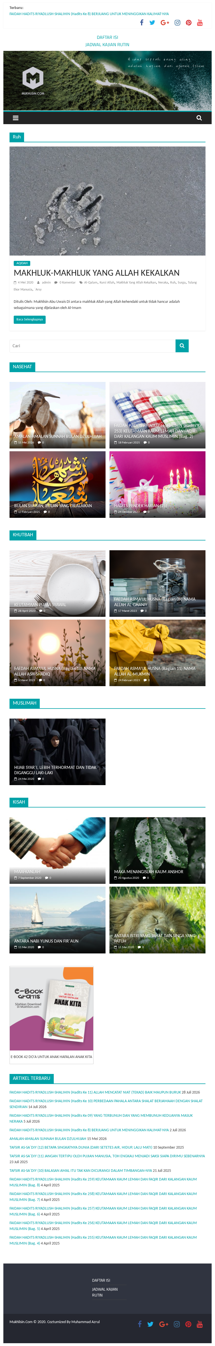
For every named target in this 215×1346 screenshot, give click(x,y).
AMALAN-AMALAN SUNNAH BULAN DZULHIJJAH (58, 437)
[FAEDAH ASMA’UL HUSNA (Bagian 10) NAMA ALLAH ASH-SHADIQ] (58, 622)
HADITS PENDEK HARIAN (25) (140, 506)
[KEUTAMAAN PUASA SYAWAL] (58, 553)
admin (47, 282)
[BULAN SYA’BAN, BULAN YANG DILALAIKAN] (58, 454)
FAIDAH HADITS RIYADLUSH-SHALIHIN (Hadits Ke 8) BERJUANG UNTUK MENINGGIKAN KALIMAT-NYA (89, 14)
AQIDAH (22, 263)
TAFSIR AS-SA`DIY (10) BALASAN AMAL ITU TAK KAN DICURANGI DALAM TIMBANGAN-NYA (81, 1171)
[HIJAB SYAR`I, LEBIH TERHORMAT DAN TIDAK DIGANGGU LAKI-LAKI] (58, 721)
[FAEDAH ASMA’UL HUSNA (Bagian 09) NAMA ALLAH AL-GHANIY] (157, 553)
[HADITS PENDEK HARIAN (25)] (157, 454)
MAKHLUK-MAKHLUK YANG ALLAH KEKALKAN (97, 273)
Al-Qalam (90, 282)
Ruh (173, 282)
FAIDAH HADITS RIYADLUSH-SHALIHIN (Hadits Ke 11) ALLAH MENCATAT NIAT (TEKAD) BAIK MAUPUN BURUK (95, 1092)
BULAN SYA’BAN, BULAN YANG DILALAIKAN (53, 506)
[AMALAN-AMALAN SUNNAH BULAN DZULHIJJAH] (58, 385)
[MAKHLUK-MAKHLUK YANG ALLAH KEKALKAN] (107, 150)
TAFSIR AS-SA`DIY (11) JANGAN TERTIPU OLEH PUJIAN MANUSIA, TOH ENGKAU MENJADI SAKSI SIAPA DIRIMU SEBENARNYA (107, 1156)
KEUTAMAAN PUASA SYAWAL (40, 605)
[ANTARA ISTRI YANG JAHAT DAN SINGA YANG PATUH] (157, 889)
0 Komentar (67, 282)
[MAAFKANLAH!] (58, 820)
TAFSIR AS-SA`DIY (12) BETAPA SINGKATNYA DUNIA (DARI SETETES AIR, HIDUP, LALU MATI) (81, 1148)
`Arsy (37, 289)
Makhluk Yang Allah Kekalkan (136, 282)
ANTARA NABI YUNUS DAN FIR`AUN (46, 941)
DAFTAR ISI (107, 37)
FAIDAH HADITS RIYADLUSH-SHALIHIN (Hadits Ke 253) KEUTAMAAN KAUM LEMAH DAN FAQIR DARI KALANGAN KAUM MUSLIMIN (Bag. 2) (158, 431)
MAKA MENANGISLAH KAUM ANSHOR (148, 872)
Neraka (163, 282)
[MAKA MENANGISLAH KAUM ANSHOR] (157, 820)
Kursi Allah (107, 282)
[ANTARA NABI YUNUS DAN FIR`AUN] (58, 889)
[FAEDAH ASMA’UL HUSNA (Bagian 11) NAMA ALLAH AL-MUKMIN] (157, 622)
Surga (182, 282)
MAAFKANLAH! (27, 872)
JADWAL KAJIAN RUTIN (107, 44)
